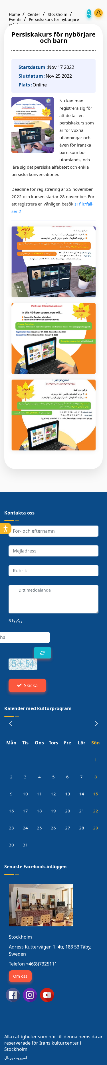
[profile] (98, 13)
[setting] (5, 528)
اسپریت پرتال (15, 1057)
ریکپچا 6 (15, 620)
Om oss (20, 976)
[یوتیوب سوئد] (47, 994)
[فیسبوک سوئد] (13, 994)
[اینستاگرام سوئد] (30, 994)
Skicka (31, 685)
